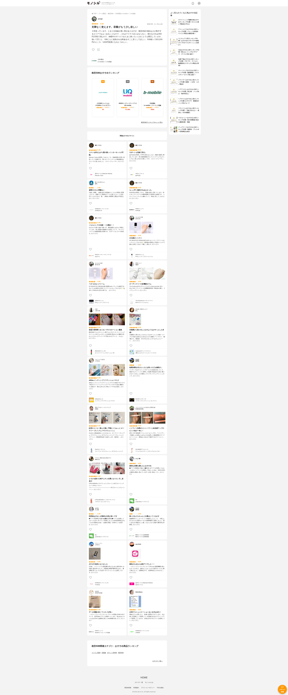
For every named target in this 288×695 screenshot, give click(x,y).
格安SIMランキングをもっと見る (152, 122)
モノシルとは (149, 682)
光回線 (104, 653)
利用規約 (136, 687)
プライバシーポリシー (148, 687)
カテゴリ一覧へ (157, 661)
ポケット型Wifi (112, 653)
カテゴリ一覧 (139, 682)
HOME (144, 677)
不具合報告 (160, 687)
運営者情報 (127, 687)
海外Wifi (121, 653)
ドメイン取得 (96, 653)
